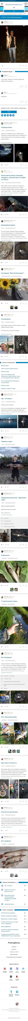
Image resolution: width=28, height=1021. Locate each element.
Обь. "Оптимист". (8, 885)
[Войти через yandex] (10, 115)
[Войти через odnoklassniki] (5, 115)
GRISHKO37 (6, 836)
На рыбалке (4, 558)
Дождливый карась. (9, 904)
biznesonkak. (7, 220)
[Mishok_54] (2, 759)
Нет (14, 7)
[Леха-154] (2, 551)
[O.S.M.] (2, 653)
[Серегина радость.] (7, 44)
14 (3, 430)
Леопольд (6, 596)
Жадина (6, 21)
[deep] (2, 93)
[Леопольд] (2, 597)
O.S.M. (5, 652)
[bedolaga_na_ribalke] (2, 123)
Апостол (6, 436)
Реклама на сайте (14, 952)
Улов (3, 444)
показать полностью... (7, 142)
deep (5, 92)
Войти (8, 111)
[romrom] (2, 315)
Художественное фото (6, 276)
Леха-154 (6, 550)
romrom (5, 314)
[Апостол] (2, 437)
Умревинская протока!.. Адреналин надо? (10, 890)
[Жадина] (2, 22)
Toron (5, 170)
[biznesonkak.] (2, 221)
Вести (3, 130)
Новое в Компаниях (8, 362)
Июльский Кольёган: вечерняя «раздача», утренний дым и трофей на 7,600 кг (10, 898)
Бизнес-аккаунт (14, 954)
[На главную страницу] (14, 943)
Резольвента (11, 996)
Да (14, 11)
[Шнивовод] (2, 269)
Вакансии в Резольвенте (17, 995)
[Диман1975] (2, 395)
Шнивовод (6, 268)
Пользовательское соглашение (14, 957)
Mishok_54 (6, 758)
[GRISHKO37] (2, 837)
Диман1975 (6, 394)
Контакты (14, 949)
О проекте (14, 946)
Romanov (6, 807)
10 (3, 214)
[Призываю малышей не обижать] (21, 44)
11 (3, 544)
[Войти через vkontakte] (2, 115)
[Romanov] (2, 808)
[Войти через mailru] (8, 115)
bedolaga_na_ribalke (8, 122)
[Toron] (2, 171)
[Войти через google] (13, 115)
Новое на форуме (7, 910)
